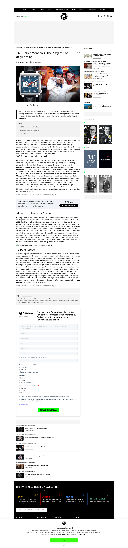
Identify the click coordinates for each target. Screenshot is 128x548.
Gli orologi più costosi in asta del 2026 (35, 446)
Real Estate (87, 102)
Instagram (105, 16)
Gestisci (64, 545)
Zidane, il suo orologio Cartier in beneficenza (37, 465)
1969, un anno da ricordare (29, 127)
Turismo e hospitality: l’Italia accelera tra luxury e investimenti (102, 105)
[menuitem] (20, 16)
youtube (111, 16)
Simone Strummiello (98, 78)
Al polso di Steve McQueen (29, 130)
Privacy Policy (65, 534)
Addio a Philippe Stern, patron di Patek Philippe (37, 474)
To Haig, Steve (25, 133)
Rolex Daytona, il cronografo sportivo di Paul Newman (39, 437)
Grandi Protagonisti (62, 9)
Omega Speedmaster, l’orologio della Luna (36, 428)
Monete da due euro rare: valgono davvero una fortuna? (102, 55)
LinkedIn (34, 105)
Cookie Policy (82, 534)
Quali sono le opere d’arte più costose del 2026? (100, 94)
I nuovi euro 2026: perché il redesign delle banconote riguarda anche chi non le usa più (102, 75)
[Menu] (17, 10)
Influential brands (78, 9)
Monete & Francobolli (89, 52)
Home (24, 9)
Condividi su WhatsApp (37, 105)
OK (64, 540)
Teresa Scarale (29, 449)
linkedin (108, 16)
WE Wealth (64, 16)
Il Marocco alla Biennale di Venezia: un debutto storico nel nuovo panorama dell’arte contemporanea (102, 65)
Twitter (31, 105)
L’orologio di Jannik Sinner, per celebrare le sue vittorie (39, 456)
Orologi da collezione (36, 47)
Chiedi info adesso (70, 205)
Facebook (98, 16)
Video (49, 9)
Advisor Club (92, 9)
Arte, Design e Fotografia (90, 61)
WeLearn (102, 9)
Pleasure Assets (24, 47)
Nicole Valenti (96, 68)
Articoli (41, 9)
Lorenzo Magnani (37, 62)
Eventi (33, 9)
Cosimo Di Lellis (29, 476)
